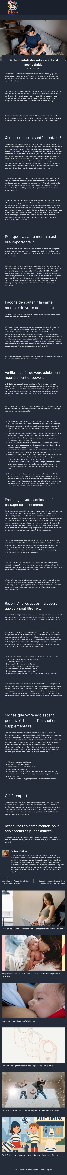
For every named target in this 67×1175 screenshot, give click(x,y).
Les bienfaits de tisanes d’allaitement (19, 1021)
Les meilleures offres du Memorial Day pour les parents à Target (15, 880)
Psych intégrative (51, 156)
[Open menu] (61, 8)
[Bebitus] (13, 7)
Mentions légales (46, 1170)
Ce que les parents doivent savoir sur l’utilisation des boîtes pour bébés (52, 880)
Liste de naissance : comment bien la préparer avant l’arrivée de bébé (33, 929)
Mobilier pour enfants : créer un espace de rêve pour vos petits (30, 1110)
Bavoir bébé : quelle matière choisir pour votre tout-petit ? (28, 1066)
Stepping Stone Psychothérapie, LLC (36, 271)
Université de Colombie (30, 158)
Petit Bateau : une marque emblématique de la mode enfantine (30, 1155)
